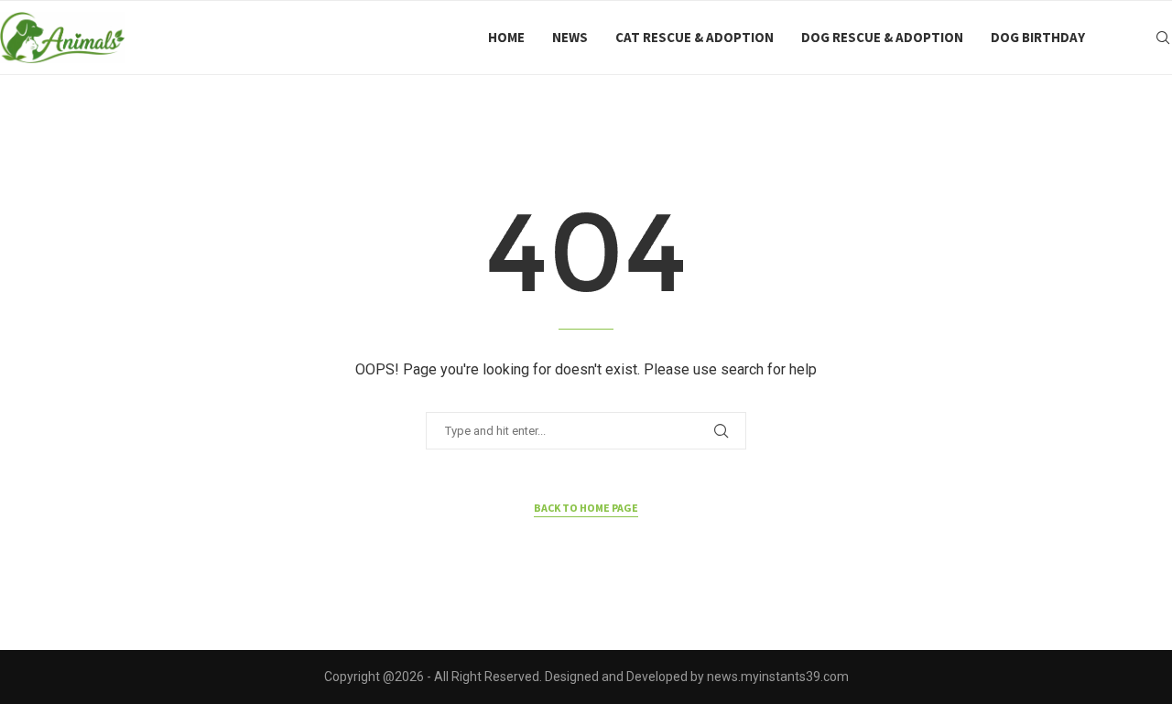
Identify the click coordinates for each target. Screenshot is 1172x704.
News (570, 37)
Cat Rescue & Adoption (694, 37)
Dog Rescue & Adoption (882, 37)
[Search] (1163, 37)
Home (506, 37)
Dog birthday (1038, 37)
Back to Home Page (586, 507)
